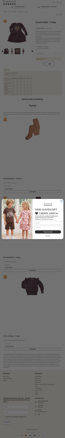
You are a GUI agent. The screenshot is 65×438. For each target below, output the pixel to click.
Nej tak (48, 236)
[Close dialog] (61, 201)
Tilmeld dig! (48, 232)
